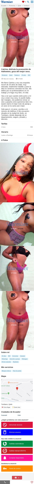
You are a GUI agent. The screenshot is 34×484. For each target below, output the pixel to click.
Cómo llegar (6, 407)
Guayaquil (4, 415)
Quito (19, 415)
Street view (16, 407)
